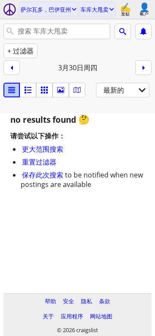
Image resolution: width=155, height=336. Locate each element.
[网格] (44, 90)
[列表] (11, 90)
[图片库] (61, 90)
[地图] (77, 90)
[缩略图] (28, 90)
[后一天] (143, 67)
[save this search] (143, 31)
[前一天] (11, 67)
